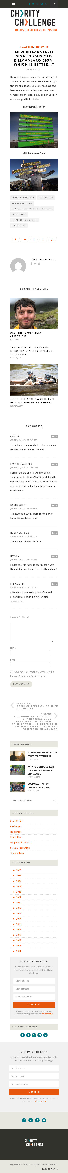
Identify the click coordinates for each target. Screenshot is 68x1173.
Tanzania (47, 209)
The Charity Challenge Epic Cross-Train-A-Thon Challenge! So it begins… (32, 351)
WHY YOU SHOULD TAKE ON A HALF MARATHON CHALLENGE (41, 770)
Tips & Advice (17, 853)
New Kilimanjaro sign (25, 209)
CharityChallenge (43, 259)
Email (12, 660)
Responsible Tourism (21, 842)
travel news (19, 214)
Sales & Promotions (20, 848)
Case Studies (16, 821)
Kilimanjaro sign (22, 203)
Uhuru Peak (19, 225)
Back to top (49, 1169)
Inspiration (41, 47)
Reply (54, 437)
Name (13, 648)
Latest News (16, 837)
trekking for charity (25, 220)
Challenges (26, 47)
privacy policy (47, 1014)
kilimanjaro (46, 197)
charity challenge (23, 197)
